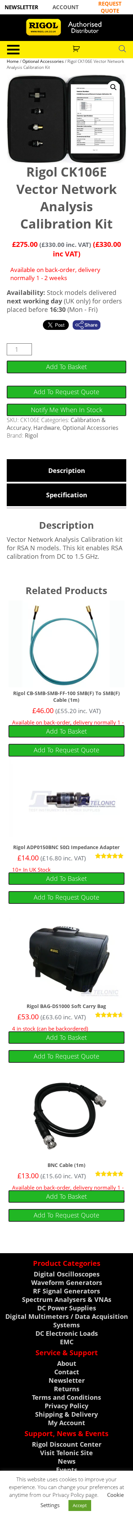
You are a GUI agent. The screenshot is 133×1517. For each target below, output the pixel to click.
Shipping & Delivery (66, 1414)
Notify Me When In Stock (66, 409)
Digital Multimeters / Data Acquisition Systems (66, 1320)
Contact (66, 1372)
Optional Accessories (43, 61)
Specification (66, 495)
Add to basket (66, 366)
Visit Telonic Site (66, 1452)
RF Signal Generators (66, 1291)
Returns (66, 1389)
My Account (66, 1422)
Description (66, 470)
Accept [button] (80, 1505)
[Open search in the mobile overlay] (122, 48)
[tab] (67, 470)
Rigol (31, 435)
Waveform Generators (66, 1282)
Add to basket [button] (66, 731)
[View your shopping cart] (77, 48)
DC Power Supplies (66, 1308)
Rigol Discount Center (66, 1444)
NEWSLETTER (21, 7)
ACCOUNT (65, 7)
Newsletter (67, 1380)
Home (13, 61)
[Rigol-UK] (66, 27)
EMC (66, 1342)
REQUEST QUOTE (110, 7)
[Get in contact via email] (90, 325)
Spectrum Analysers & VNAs (66, 1299)
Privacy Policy (66, 1406)
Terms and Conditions (66, 1397)
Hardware (46, 428)
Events (66, 1469)
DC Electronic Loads (66, 1333)
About (66, 1363)
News (67, 1461)
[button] (113, 87)
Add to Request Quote (66, 391)
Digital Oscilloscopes (67, 1274)
